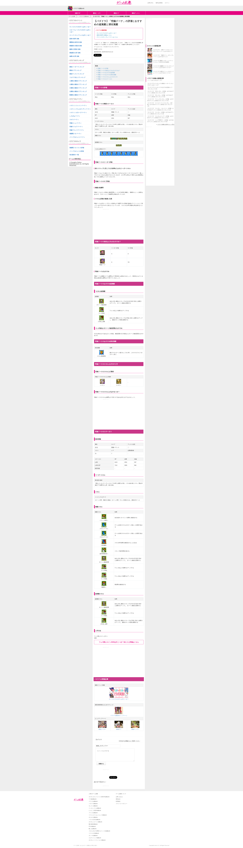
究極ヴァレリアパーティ (76, 130)
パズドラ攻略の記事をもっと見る (165, 124)
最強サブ (116, 13)
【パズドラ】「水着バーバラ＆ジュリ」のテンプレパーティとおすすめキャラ (163, 50)
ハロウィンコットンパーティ (78, 105)
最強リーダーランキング (76, 67)
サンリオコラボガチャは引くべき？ (107, 33)
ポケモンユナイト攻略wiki (95, 822)
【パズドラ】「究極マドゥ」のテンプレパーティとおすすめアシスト (163, 56)
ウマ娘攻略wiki (92, 799)
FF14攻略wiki (92, 826)
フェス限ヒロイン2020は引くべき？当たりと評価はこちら (119, 642)
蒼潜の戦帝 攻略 (74, 38)
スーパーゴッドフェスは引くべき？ (80, 35)
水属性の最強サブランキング (78, 84)
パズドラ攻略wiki (93, 803)
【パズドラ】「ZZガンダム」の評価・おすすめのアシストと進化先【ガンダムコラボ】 (160, 92)
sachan (100, 49)
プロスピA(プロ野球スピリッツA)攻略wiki (99, 831)
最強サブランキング (75, 70)
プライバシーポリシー (121, 803)
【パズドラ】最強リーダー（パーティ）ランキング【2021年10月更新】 (163, 61)
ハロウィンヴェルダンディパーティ (80, 109)
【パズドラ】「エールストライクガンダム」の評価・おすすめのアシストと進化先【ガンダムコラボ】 (159, 104)
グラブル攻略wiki (93, 801)
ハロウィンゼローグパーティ (78, 112)
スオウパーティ (74, 119)
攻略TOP (77, 13)
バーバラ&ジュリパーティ (77, 137)
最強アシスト (136, 13)
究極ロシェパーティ (75, 123)
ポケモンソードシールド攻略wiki (97, 840)
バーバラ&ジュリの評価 (76, 151)
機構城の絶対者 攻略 (75, 42)
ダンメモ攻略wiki (93, 835)
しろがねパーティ (74, 116)
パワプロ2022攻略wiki (94, 819)
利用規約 (121, 741)
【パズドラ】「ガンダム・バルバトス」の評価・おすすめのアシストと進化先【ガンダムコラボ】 (160, 109)
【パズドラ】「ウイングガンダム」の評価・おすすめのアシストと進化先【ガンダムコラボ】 (160, 99)
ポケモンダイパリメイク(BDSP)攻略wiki (99, 796)
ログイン (167, 3)
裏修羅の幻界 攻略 (74, 52)
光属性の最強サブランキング (78, 91)
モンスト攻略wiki (93, 806)
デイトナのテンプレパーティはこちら (107, 37)
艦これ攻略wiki (92, 828)
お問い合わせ (119, 796)
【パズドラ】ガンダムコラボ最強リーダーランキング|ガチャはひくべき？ (160, 84)
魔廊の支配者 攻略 (74, 49)
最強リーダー (97, 13)
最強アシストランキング (76, 74)
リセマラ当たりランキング (77, 77)
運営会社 (118, 799)
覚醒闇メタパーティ (75, 133)
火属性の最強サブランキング (78, 81)
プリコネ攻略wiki (93, 812)
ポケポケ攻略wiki (93, 817)
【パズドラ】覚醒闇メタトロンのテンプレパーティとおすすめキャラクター (163, 66)
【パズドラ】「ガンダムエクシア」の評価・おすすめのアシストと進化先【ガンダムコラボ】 (160, 117)
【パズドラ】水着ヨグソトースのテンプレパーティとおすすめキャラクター (163, 72)
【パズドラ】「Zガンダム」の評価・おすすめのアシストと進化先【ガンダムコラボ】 (160, 96)
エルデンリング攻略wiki (95, 837)
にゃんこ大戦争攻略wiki (95, 810)
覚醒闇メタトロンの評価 (76, 147)
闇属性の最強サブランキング (78, 95)
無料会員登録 (159, 3)
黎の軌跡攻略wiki (93, 824)
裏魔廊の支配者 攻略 (75, 45)
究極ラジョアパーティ (76, 126)
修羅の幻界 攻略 (74, 56)
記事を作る (150, 3)
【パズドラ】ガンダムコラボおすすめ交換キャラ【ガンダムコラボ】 (159, 88)
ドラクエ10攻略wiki (94, 833)
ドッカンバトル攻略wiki (95, 808)
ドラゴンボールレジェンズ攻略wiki (98, 815)
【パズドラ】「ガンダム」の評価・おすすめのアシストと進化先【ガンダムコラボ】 (160, 113)
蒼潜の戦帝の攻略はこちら (104, 35)
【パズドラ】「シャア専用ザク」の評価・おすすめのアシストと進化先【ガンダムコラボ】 (160, 120)
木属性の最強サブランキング (78, 88)
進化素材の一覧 (74, 154)
